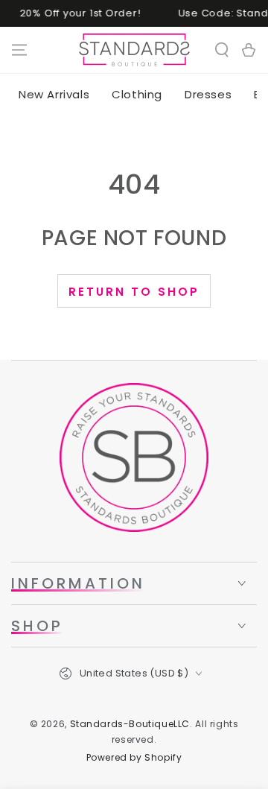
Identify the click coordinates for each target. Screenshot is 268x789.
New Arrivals (54, 94)
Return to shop (134, 292)
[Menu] (19, 50)
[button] (221, 50)
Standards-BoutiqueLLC (130, 723)
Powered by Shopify (134, 758)
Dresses (208, 94)
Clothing (137, 94)
